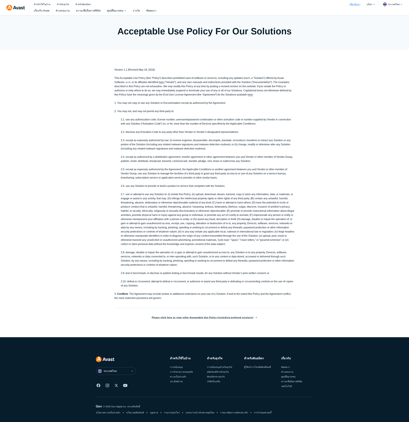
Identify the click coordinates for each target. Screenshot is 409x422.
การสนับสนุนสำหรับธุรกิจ (219, 367)
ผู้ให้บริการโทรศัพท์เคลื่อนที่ (257, 367)
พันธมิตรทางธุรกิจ (216, 376)
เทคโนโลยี (286, 386)
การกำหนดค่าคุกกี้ (262, 412)
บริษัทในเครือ (213, 381)
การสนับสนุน (176, 367)
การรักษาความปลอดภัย (181, 372)
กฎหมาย (154, 412)
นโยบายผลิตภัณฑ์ (135, 412)
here (161, 82)
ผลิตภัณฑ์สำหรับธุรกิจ (218, 372)
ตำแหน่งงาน (287, 372)
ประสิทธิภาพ (176, 381)
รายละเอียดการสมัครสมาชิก (234, 412)
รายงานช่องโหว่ (172, 412)
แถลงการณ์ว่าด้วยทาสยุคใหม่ (200, 412)
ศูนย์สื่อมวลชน (288, 376)
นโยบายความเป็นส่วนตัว (108, 412)
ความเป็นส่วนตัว (178, 376)
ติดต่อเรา (285, 367)
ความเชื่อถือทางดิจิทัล (291, 381)
